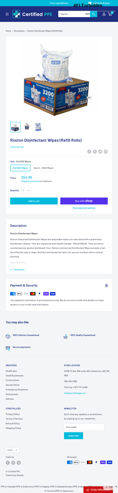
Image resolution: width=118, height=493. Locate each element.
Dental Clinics (13, 384)
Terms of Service (14, 418)
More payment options (84, 207)
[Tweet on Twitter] (100, 151)
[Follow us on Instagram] (13, 463)
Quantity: (15, 190)
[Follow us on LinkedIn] (19, 463)
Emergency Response (17, 389)
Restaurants (12, 394)
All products (19, 31)
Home (8, 31)
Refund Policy (13, 423)
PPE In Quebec (80, 486)
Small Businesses (14, 375)
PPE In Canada (8, 486)
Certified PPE (17, 147)
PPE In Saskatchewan (61, 486)
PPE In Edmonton (25, 486)
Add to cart (34, 201)
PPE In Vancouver (64, 490)
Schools (10, 398)
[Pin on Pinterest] (95, 151)
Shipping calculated (30, 181)
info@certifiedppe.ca (74, 393)
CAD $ (10, 450)
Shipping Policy (13, 428)
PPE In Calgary (42, 486)
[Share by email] (106, 151)
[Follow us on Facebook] (8, 463)
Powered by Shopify (15, 475)
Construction (12, 380)
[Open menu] (7, 14)
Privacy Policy (13, 414)
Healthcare (11, 370)
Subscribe (73, 435)
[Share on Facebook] (89, 151)
